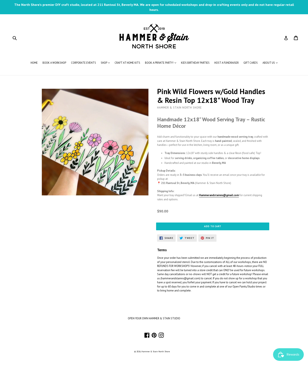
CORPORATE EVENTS (83, 63)
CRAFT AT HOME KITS (127, 63)
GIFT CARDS (250, 63)
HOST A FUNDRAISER (226, 63)
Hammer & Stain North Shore (155, 351)
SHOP (106, 63)
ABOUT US (271, 63)
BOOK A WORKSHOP (54, 63)
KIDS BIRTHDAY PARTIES (195, 63)
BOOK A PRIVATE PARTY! (161, 63)
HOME (34, 63)
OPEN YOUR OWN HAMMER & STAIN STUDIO (154, 318)
